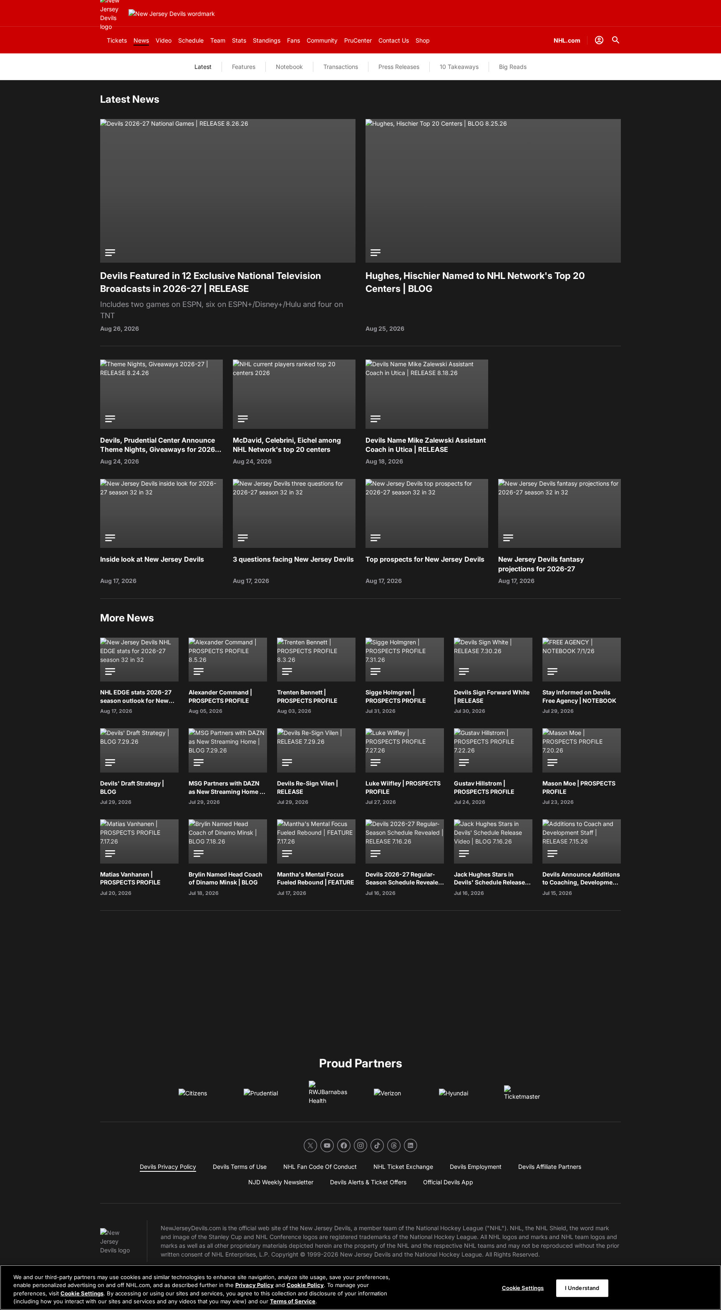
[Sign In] (599, 40)
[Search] (616, 40)
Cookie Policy (305, 1285)
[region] (360, 1287)
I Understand (582, 1288)
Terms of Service (292, 1301)
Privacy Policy (254, 1285)
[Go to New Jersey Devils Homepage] (172, 13)
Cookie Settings (82, 1293)
